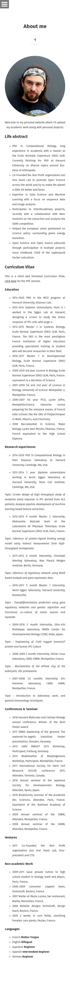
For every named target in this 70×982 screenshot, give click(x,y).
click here (10, 281)
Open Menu (4, 4)
